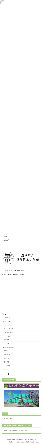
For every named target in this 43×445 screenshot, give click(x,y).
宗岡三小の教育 (7, 321)
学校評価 (6, 340)
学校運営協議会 (8, 332)
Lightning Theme (21, 441)
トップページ (6, 318)
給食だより (7, 358)
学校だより (7, 354)
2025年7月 (6, 236)
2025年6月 (6, 240)
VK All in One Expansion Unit (33, 441)
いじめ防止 (7, 343)
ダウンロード (6, 365)
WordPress (11, 441)
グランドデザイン (9, 329)
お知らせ (6, 351)
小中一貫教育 (8, 336)
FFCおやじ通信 (8, 418)
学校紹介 (6, 325)
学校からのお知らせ (8, 347)
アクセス (5, 369)
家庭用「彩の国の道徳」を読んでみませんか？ (17, 430)
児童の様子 (6, 362)
